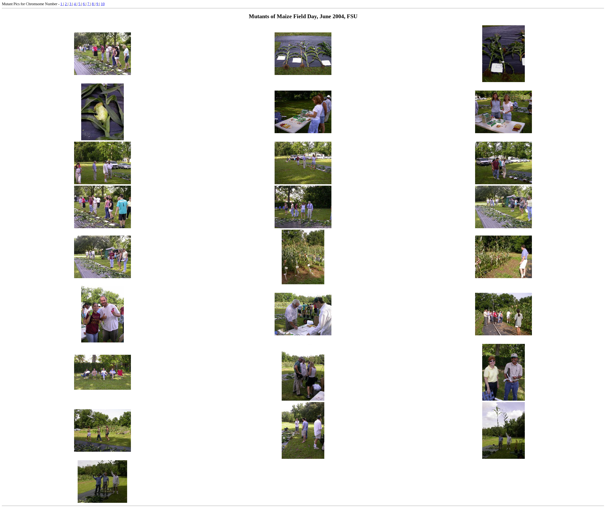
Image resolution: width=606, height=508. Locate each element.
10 (103, 4)
